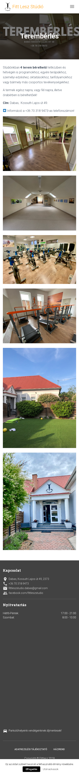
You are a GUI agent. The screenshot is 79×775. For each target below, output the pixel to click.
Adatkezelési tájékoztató (30, 749)
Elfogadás (31, 769)
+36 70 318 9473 (16, 583)
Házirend (59, 749)
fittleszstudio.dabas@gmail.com (25, 588)
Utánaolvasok (50, 769)
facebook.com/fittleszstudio (23, 593)
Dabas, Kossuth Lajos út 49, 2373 (26, 579)
